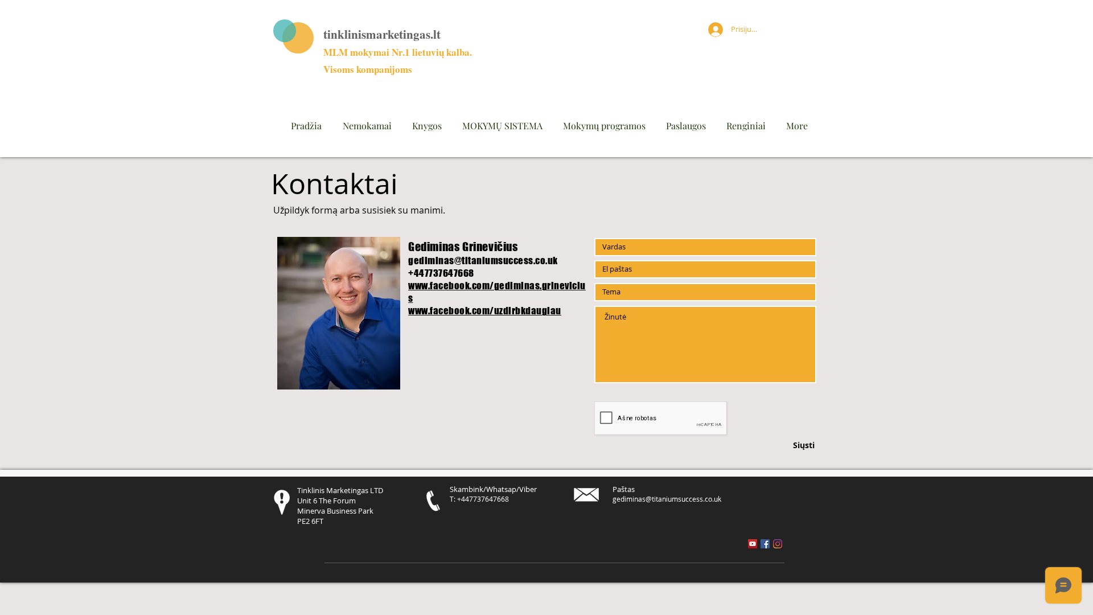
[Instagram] (777, 543)
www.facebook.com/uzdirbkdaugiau (484, 311)
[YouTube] (752, 543)
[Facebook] (765, 543)
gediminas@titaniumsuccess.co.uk (483, 260)
